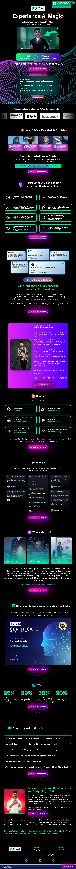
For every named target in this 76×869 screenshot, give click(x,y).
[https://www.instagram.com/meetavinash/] (53, 860)
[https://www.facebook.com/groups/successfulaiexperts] (26, 860)
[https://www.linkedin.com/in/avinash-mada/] (40, 860)
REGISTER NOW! (69, 866)
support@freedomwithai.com (63, 851)
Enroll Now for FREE (38, 69)
